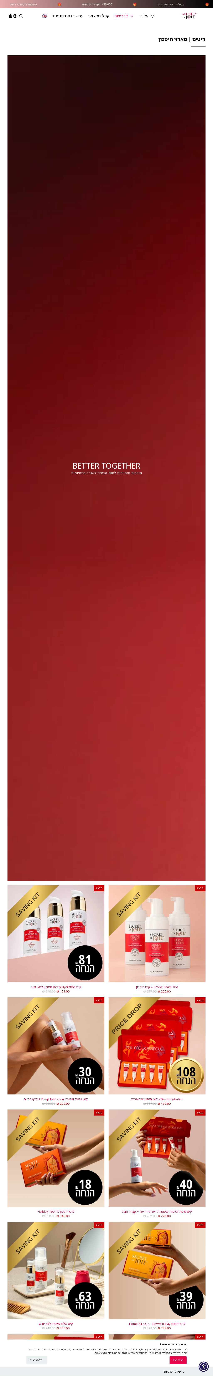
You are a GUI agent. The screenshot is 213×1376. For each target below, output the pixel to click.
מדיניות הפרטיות (174, 1371)
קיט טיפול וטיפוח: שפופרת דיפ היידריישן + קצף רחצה (157, 1211)
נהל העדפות (36, 1360)
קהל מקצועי (99, 15)
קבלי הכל (178, 1360)
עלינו (144, 15)
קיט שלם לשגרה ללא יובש (56, 1324)
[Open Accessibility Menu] (203, 1366)
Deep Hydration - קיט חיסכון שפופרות (157, 1099)
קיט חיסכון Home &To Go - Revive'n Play (157, 1324)
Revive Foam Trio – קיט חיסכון (157, 987)
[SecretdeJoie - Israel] (189, 15)
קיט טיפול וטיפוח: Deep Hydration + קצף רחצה (56, 1099)
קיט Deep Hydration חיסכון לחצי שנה (56, 987)
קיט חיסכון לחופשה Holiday (55, 1211)
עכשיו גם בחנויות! (68, 15)
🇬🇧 (44, 15)
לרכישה (121, 15)
